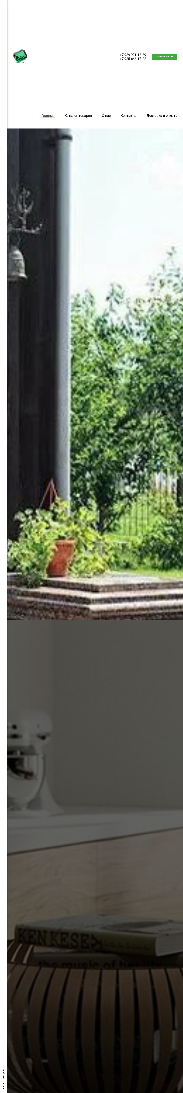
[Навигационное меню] (4, 4)
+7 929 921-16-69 (133, 55)
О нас (106, 116)
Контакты (129, 116)
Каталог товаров (78, 116)
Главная (48, 116)
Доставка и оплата (162, 116)
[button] (164, 57)
